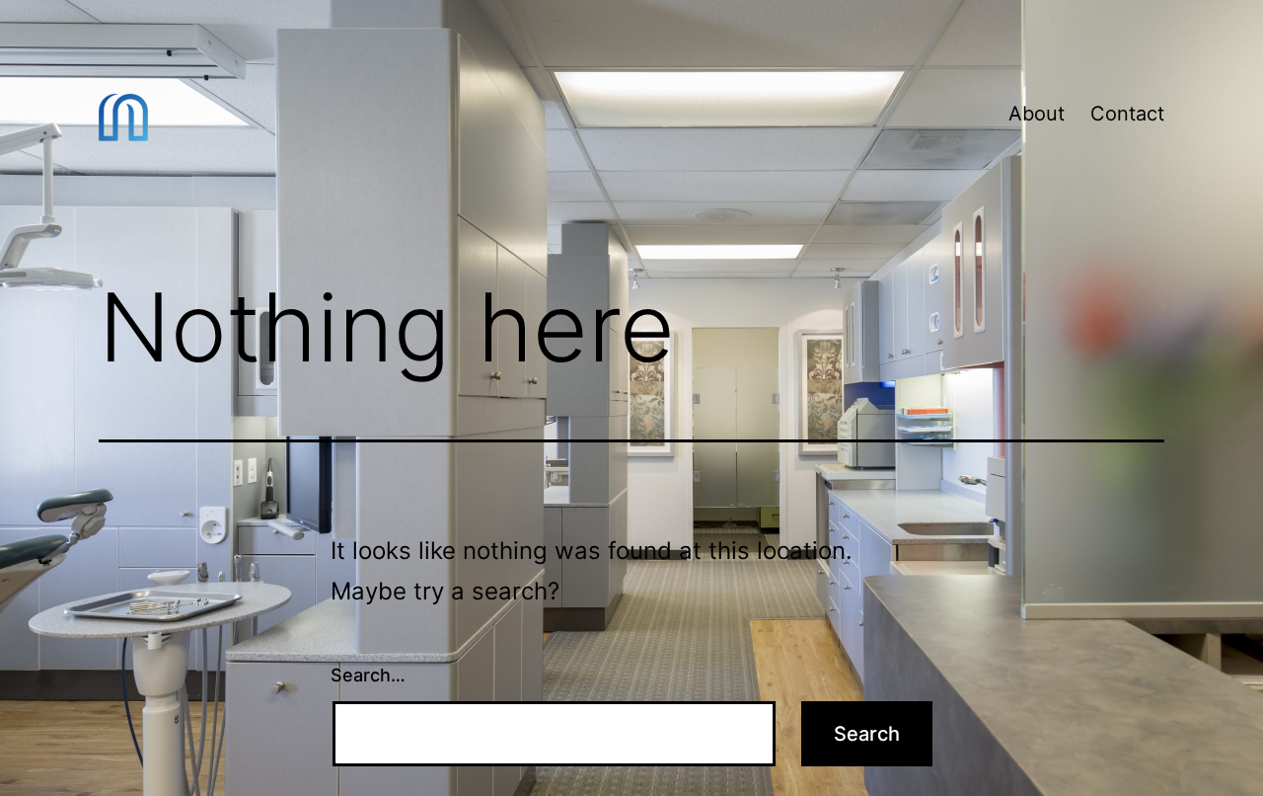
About (1036, 113)
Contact (1127, 113)
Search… (368, 675)
